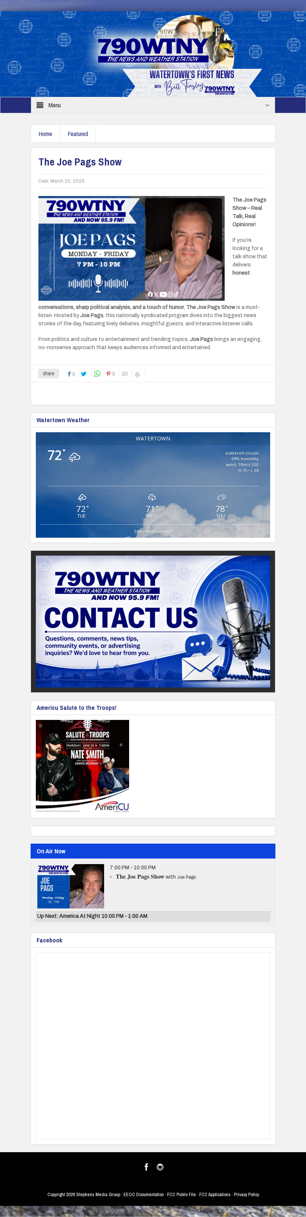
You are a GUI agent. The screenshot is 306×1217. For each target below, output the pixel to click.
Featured (78, 133)
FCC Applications (215, 1194)
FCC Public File (181, 1194)
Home (45, 133)
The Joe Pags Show (140, 876)
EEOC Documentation (144, 1194)
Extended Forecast (153, 531)
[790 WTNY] (153, 54)
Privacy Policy (246, 1194)
